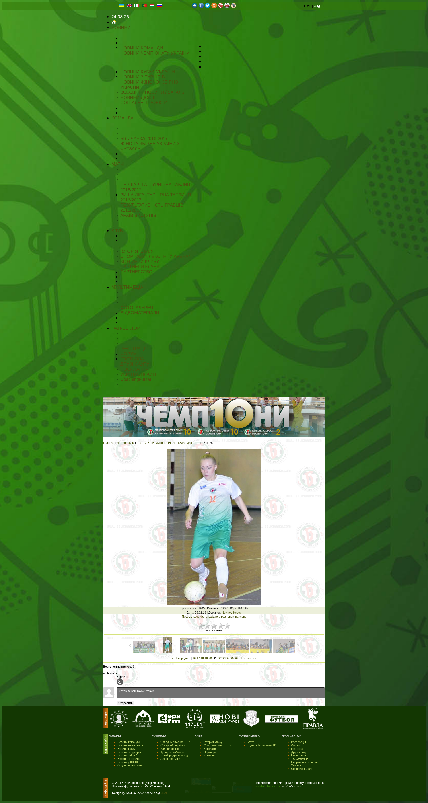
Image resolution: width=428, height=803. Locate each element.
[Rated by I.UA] (221, 791)
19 (206, 658)
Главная (108, 442)
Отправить (125, 703)
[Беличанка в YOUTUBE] (227, 7)
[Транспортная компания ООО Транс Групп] (251, 726)
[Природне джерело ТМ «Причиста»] (143, 726)
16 (194, 658)
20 (210, 658)
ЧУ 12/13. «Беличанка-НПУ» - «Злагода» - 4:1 (168, 442)
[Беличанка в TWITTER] (207, 7)
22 (220, 658)
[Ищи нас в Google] (220, 7)
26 (236, 658)
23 (224, 658)
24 (228, 658)
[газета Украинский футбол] (281, 721)
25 (232, 658)
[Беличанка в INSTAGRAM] (233, 7)
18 (202, 658)
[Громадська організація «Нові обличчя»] (224, 721)
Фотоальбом (125, 442)
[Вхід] (120, 681)
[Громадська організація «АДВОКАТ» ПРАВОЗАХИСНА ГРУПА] (195, 727)
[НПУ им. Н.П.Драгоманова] (119, 726)
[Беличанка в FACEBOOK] (201, 7)
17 (198, 658)
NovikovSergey (231, 612)
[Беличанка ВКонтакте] (195, 7)
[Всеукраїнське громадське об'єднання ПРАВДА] (313, 728)
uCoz (164, 793)
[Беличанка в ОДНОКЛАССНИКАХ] (214, 7)
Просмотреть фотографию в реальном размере (214, 616)
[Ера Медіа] (169, 721)
